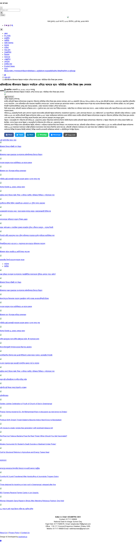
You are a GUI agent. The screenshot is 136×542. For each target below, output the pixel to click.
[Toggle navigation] (1, 29)
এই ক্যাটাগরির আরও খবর (8, 140)
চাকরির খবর (8, 64)
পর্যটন (29, 71)
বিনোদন (6, 54)
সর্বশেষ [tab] (6, 264)
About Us (3, 533)
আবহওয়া (7, 57)
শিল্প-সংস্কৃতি (68, 71)
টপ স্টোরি (7, 36)
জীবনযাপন (7, 71)
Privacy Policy (14, 533)
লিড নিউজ (58, 71)
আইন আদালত (8, 43)
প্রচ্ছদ (6, 33)
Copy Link (71, 135)
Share (10, 135)
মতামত (6, 45)
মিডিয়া (52, 71)
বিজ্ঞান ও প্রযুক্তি (36, 71)
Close (2, 15)
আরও (6, 68)
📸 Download (9, 97)
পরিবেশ (24, 71)
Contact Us (25, 533)
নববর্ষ (20, 71)
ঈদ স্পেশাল (14, 71)
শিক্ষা (62, 71)
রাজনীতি (7, 38)
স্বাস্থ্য (73, 71)
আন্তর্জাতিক (7, 52)
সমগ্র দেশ (7, 50)
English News (9, 66)
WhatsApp (43, 135)
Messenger (57, 135)
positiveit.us (22, 537)
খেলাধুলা (7, 61)
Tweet (21, 135)
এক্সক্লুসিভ (7, 59)
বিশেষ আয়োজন (45, 71)
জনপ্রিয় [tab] (6, 266)
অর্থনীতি (6, 40)
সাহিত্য (6, 47)
